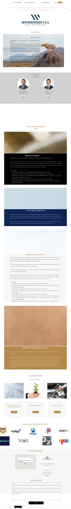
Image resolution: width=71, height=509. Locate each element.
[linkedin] (55, 2)
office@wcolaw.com (46, 2)
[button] (16, 431)
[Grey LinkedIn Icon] (23, 97)
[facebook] (56, 2)
